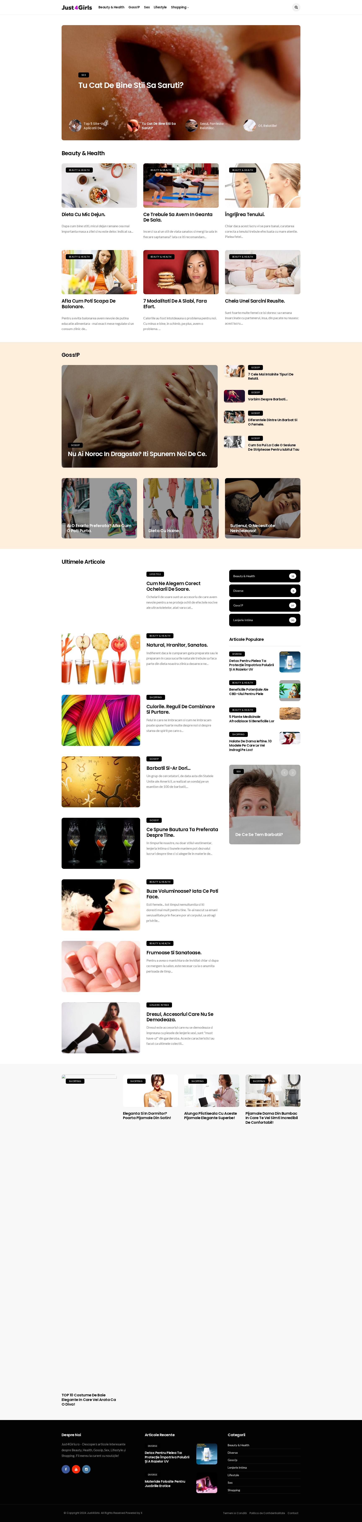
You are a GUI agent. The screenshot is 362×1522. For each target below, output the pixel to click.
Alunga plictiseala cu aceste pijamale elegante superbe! (210, 1116)
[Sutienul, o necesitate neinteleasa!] (262, 508)
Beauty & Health (111, 7)
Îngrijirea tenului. (245, 214)
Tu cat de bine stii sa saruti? (131, 85)
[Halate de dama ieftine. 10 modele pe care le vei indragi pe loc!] (289, 738)
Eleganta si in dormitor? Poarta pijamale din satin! (147, 1116)
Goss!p (134, 7)
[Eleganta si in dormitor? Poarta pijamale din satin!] (150, 1090)
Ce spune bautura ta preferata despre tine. (182, 832)
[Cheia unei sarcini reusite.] (262, 272)
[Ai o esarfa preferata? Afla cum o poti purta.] (99, 508)
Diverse (237, 654)
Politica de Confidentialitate (267, 1513)
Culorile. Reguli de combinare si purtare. (180, 709)
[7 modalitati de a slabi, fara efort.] (181, 272)
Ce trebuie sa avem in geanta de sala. (178, 217)
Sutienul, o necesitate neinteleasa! (252, 528)
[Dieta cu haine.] (181, 508)
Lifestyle (160, 7)
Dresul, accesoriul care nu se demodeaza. (179, 1017)
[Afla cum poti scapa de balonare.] (99, 272)
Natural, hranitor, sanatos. (177, 645)
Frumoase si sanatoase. (173, 952)
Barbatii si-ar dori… (168, 768)
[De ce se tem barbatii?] (264, 804)
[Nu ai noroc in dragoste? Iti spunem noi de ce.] (140, 416)
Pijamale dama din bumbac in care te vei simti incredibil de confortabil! (272, 1118)
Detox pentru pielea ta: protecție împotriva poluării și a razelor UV (251, 665)
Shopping (178, 7)
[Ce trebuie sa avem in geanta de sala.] (181, 185)
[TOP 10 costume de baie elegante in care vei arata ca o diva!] (89, 1231)
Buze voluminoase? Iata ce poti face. (182, 894)
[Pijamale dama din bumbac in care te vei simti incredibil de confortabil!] (273, 1090)
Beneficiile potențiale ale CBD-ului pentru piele (248, 691)
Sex (147, 7)
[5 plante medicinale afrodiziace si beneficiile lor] (289, 713)
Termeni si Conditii (235, 1513)
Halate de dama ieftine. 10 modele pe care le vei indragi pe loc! (250, 745)
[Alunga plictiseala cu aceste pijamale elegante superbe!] (211, 1090)
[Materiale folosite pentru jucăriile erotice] (206, 1482)
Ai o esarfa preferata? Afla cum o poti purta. (99, 528)
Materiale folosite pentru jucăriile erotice (165, 1483)
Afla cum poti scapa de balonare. (88, 304)
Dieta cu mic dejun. (83, 214)
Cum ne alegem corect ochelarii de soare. (173, 586)
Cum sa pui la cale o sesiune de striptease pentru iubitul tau (273, 447)
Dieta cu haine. (164, 531)
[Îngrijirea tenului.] (262, 185)
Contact (293, 1513)
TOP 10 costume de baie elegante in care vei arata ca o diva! (89, 1399)
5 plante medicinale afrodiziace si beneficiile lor (251, 719)
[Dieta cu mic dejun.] (99, 185)
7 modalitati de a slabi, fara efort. (175, 304)
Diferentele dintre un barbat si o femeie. (272, 422)
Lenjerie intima (159, 1005)
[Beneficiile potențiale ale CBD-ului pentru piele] (289, 690)
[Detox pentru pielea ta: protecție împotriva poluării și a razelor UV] (289, 661)
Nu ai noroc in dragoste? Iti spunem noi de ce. (137, 453)
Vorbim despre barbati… (267, 399)
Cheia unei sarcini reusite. (255, 301)
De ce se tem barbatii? (259, 834)
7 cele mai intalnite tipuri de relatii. (270, 376)
